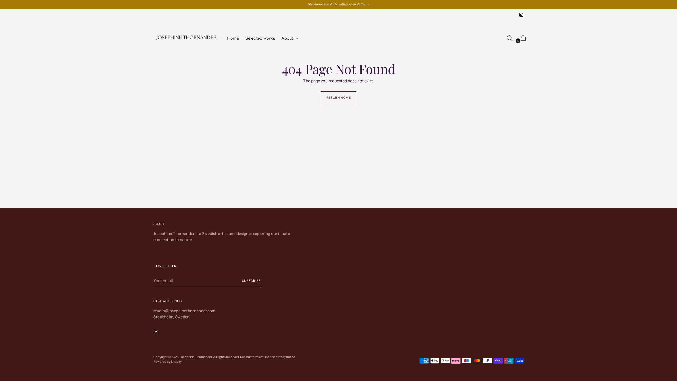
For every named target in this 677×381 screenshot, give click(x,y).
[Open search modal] (509, 38)
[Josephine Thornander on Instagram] (521, 14)
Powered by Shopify (167, 362)
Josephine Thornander (196, 357)
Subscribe (251, 281)
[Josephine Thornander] (186, 38)
